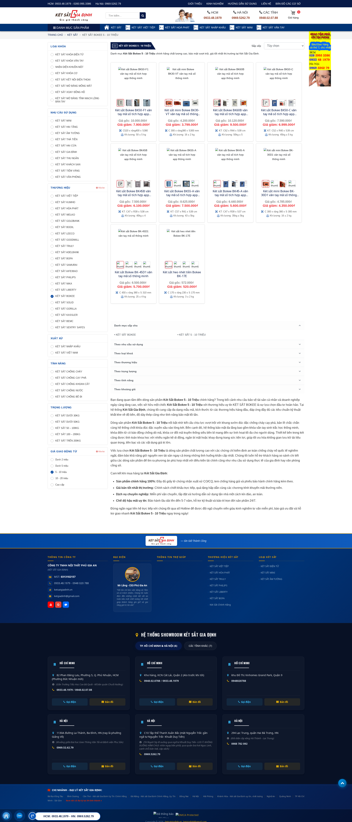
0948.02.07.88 (268, 17)
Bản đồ (109, 702)
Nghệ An (271, 796)
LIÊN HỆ (266, 3)
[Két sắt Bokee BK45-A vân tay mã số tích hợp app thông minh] (230, 163)
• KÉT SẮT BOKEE (125, 334)
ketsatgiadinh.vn (63, 589)
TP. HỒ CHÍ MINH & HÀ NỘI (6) (158, 646)
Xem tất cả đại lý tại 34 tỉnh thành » (84, 800)
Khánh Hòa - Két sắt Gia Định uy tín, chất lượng (240, 796)
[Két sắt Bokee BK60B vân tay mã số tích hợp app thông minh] (230, 82)
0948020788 (238, 681)
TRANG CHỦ (55, 34)
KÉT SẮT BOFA (217, 598)
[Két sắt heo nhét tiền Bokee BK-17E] (182, 244)
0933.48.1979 (213, 17)
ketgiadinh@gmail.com (66, 596)
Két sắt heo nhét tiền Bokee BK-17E (182, 274)
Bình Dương (73, 796)
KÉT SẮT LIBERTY (219, 591)
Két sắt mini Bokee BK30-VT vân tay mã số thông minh (181, 114)
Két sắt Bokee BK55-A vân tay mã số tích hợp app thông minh (182, 195)
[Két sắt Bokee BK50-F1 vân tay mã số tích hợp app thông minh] (133, 82)
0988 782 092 (239, 743)
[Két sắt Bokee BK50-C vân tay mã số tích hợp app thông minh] (279, 82)
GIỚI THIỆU (195, 3)
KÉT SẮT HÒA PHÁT (220, 572)
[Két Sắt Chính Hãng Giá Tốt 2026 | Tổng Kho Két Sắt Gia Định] (73, 15)
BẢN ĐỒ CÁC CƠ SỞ (288, 3)
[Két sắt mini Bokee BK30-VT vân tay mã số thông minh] (182, 82)
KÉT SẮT (116, 27)
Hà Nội (195, 796)
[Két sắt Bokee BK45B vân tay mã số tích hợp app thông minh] (133, 163)
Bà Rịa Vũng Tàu (55, 796)
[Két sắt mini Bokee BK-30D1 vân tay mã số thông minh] (279, 163)
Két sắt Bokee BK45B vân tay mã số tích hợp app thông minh (133, 195)
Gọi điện (71, 702)
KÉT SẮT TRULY (218, 579)
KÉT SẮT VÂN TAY (274, 27)
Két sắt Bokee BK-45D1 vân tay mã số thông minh (133, 274)
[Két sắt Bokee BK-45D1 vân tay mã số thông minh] (133, 244)
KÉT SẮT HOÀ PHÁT (177, 27)
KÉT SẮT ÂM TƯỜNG (271, 579)
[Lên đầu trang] (342, 783)
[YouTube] (51, 605)
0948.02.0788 (152, 681)
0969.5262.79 (113, 3)
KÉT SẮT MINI (244, 27)
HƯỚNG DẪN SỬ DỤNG (242, 3)
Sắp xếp (256, 45)
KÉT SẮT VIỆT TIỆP (143, 27)
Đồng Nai (183, 796)
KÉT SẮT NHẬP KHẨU (213, 27)
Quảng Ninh (285, 796)
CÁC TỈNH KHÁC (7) (200, 646)
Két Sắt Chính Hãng (220, 604)
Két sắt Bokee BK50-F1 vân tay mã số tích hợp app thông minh (133, 114)
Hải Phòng (208, 796)
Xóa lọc (101, 188)
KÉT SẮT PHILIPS (218, 585)
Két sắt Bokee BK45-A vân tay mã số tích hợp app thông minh (230, 195)
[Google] (58, 605)
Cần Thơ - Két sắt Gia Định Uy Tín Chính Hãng (104, 796)
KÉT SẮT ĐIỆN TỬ (270, 566)
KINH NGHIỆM (214, 3)
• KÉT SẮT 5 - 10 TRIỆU (191, 334)
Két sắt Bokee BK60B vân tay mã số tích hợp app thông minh (230, 114)
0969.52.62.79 (65, 747)
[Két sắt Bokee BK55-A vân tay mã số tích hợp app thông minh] (182, 163)
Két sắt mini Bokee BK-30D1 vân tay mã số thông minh (279, 195)
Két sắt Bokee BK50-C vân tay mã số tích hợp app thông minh (278, 114)
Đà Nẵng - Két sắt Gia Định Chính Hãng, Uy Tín (153, 796)
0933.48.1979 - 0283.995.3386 (73, 3)
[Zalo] (66, 605)
